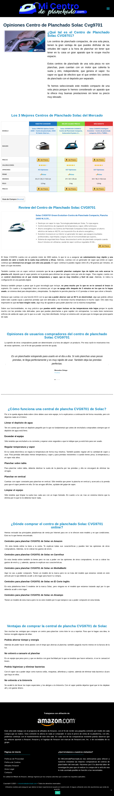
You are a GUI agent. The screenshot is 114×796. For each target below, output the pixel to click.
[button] (108, 8)
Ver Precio (44, 160)
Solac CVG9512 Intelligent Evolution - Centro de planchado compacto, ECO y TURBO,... (98, 131)
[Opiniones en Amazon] (43, 165)
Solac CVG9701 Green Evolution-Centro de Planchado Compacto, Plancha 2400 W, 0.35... (72, 217)
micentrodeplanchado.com (27, 783)
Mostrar (20, 199)
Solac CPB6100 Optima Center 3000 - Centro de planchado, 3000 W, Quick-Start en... (43, 131)
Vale (57, 793)
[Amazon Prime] (43, 174)
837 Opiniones (71, 170)
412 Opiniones (43, 170)
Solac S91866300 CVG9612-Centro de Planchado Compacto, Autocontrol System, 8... (70, 131)
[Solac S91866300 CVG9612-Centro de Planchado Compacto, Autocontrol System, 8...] (71, 146)
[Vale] (111, 790)
